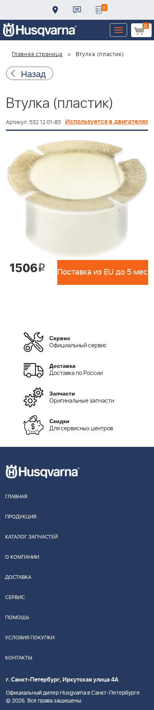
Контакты (77, 10)
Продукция (20, 517)
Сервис (15, 597)
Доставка (55, 10)
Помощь (17, 617)
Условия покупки (29, 638)
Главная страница (37, 54)
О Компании (22, 557)
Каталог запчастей (31, 537)
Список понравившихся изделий (99, 10)
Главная (16, 497)
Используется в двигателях (106, 121)
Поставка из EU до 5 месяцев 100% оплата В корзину (102, 272)
